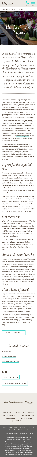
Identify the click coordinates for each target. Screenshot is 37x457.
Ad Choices (19, 421)
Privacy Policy (9, 415)
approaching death (22, 136)
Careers (30, 412)
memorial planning (8, 304)
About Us (7, 412)
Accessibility (11, 418)
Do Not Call (26, 418)
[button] (32, 3)
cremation (30, 301)
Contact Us (19, 412)
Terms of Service (26, 415)
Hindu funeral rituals (9, 102)
